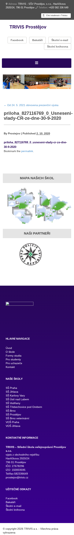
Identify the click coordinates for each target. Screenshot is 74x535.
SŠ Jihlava (12, 392)
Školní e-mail (59, 40)
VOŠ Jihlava (13, 426)
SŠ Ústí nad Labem (17, 400)
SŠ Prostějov (13, 415)
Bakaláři (37, 40)
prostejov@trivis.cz (17, 478)
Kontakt (10, 367)
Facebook (17, 40)
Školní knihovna (57, 46)
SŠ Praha (11, 388)
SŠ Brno (11, 411)
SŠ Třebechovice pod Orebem (24, 407)
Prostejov (14, 134)
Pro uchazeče (14, 363)
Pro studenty (13, 360)
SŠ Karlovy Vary (15, 396)
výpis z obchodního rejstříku (22, 455)
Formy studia (13, 356)
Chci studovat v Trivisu (56, 15)
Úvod (9, 348)
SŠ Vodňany (13, 403)
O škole (10, 352)
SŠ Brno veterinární (17, 419)
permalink (27, 151)
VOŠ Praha (12, 422)
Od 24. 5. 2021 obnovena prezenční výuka (31, 105)
